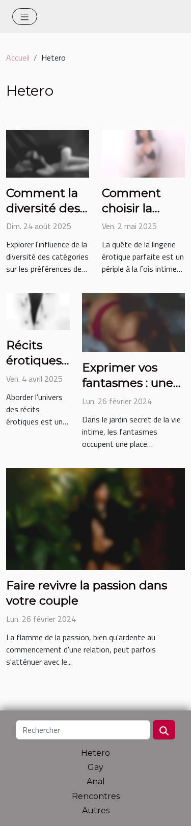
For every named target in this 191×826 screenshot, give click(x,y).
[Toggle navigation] (24, 16)
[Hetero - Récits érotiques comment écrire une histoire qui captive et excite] (38, 310)
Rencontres (96, 796)
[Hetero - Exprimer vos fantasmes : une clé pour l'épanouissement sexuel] (133, 322)
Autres (96, 810)
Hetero (95, 753)
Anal (96, 781)
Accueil (18, 57)
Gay (95, 767)
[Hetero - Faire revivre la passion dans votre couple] (95, 518)
